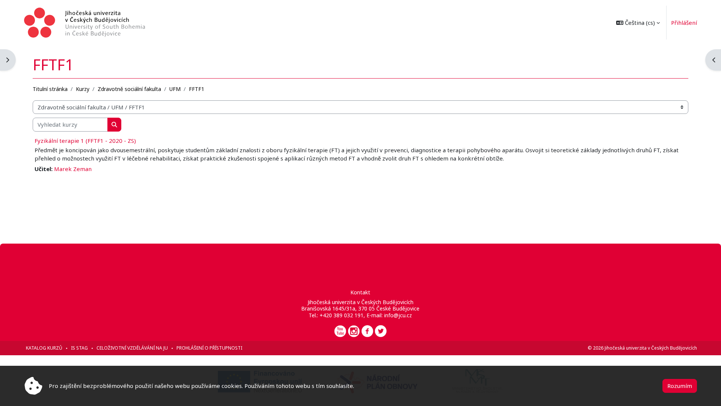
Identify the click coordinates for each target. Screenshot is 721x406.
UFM (175, 88)
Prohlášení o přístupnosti (209, 348)
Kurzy (82, 88)
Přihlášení (684, 22)
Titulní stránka (50, 88)
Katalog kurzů (44, 348)
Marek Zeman (73, 169)
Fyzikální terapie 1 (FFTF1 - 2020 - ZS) (85, 140)
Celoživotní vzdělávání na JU (132, 348)
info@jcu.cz (398, 315)
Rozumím (679, 385)
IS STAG (79, 348)
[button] (638, 22)
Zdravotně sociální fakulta (129, 88)
